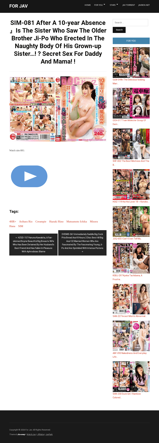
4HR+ (12, 221)
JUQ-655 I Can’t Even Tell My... (127, 238)
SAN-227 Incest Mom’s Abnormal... (130, 316)
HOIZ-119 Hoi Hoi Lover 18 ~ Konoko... (131, 201)
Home (88, 5)
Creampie (40, 221)
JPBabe (40, 434)
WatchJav (31, 434)
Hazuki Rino (56, 221)
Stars (113, 5)
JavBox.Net (144, 5)
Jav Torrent (129, 5)
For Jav (18, 6)
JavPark (49, 434)
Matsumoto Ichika (76, 221)
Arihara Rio (25, 221)
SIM (20, 226)
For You (98, 5)
